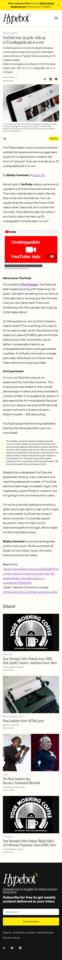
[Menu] (56, 18)
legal (6, 775)
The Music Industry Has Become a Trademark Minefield (21, 781)
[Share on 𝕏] (45, 79)
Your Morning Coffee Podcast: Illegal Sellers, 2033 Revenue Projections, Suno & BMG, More (29, 843)
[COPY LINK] (5, 139)
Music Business (10, 33)
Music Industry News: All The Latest (23, 721)
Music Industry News (13, 716)
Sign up (7, 932)
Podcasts (7, 654)
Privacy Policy (11, 938)
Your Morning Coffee (13, 667)
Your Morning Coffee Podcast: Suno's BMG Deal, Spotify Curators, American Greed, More (30, 661)
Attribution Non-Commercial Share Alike (30, 592)
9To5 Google (29, 284)
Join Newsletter (31, 921)
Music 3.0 (38, 175)
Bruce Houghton (11, 725)
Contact (31, 932)
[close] (58, 5)
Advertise (19, 932)
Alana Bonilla (10, 77)
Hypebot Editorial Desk (14, 787)
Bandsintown (45, 932)
